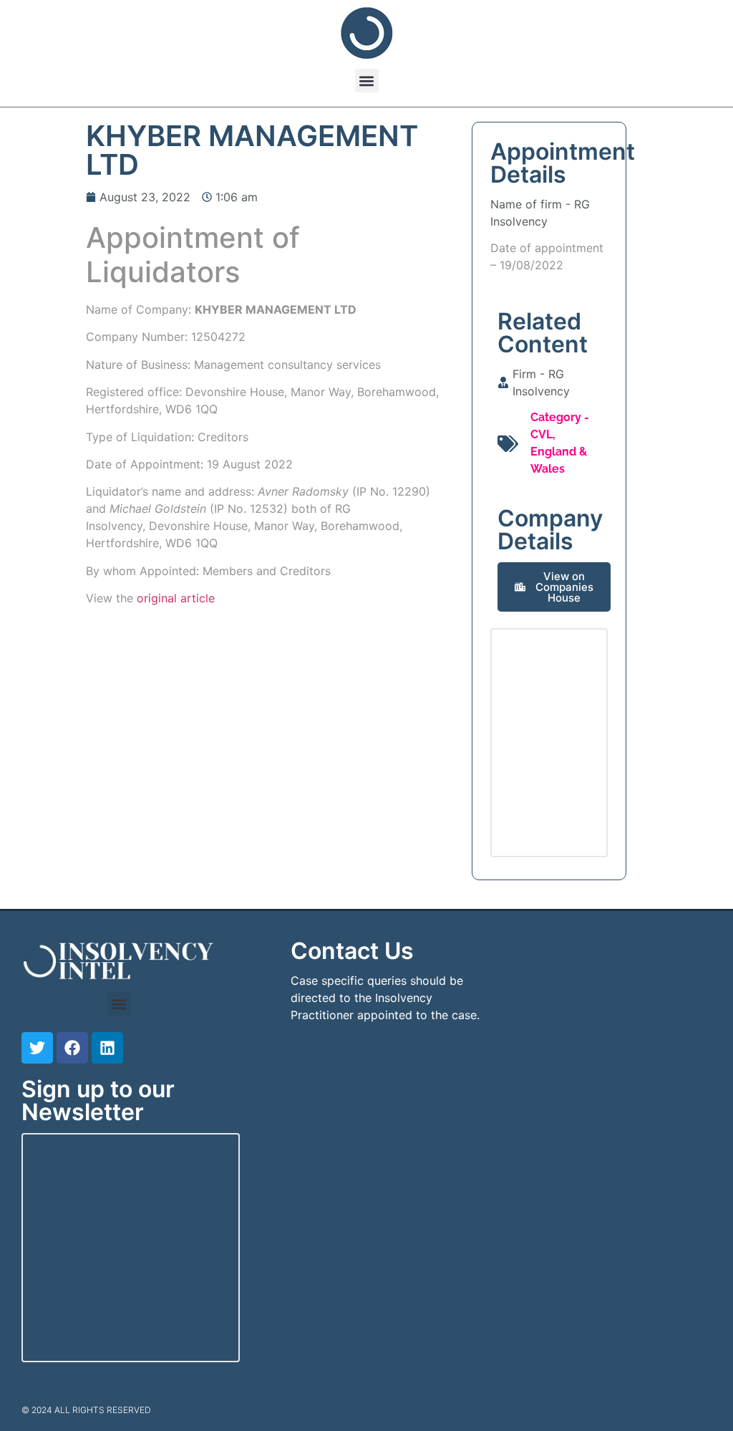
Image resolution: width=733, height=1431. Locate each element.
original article (176, 598)
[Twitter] (37, 1048)
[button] (367, 80)
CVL (541, 434)
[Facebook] (72, 1048)
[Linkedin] (107, 1048)
